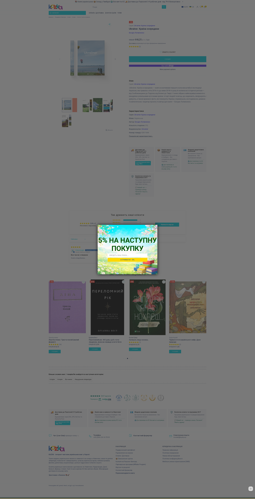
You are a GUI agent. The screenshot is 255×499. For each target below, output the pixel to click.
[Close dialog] (154, 227)
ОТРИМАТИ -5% (127, 260)
